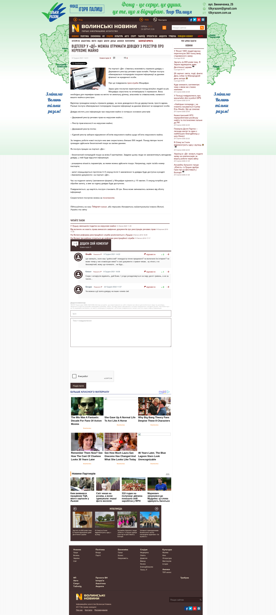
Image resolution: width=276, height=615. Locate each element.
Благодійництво (146, 566)
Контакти (88, 610)
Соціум (143, 549)
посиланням (108, 197)
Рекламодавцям (100, 610)
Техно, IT (143, 569)
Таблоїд (141, 36)
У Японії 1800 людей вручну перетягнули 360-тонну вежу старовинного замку (187, 53)
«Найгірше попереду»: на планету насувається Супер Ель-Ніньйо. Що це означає (187, 106)
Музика (165, 552)
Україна (76, 558)
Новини (189, 45)
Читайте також (77, 220)
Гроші (120, 552)
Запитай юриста (145, 40)
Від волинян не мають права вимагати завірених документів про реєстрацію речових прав (113, 229)
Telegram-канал (99, 206)
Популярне (130, 40)
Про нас (79, 610)
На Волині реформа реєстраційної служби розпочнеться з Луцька (101, 234)
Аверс (200, 36)
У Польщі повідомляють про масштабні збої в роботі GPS (187, 96)
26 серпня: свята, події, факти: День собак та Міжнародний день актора (188, 76)
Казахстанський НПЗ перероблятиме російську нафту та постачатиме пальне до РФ (188, 119)
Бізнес (120, 555)
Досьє (113, 40)
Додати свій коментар (94, 244)
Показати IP (97, 254)
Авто (127, 36)
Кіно (164, 555)
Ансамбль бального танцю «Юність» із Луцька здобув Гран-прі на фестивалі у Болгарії (186, 168)
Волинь (76, 555)
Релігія (143, 564)
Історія (165, 564)
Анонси (120, 40)
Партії (98, 555)
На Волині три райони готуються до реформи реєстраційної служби (102, 238)
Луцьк (75, 552)
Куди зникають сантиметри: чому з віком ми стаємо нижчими (187, 87)
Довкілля (143, 558)
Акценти (163, 36)
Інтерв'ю (76, 40)
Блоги (106, 40)
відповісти (150, 254)
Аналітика (85, 40)
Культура (119, 36)
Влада (98, 552)
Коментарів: (105, 58)
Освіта (142, 555)
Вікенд (142, 561)
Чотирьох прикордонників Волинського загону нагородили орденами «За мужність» (149, 533)
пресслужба (132, 82)
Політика (84, 36)
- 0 (168, 254)
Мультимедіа (116, 508)
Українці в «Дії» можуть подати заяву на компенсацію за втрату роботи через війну (188, 156)
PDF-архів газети (188, 40)
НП (103, 36)
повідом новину (185, 36)
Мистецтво (166, 561)
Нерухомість (123, 558)
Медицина (144, 552)
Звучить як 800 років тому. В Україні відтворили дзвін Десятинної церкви (187, 64)
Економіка (95, 36)
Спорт (133, 36)
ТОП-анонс (166, 572)
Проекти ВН (152, 36)
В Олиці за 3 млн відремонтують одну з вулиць (187, 143)
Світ (75, 561)
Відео (100, 40)
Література (167, 558)
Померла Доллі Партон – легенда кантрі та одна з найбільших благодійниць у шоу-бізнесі (186, 132)
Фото (94, 40)
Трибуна (172, 36)
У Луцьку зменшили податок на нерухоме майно (93, 225)
